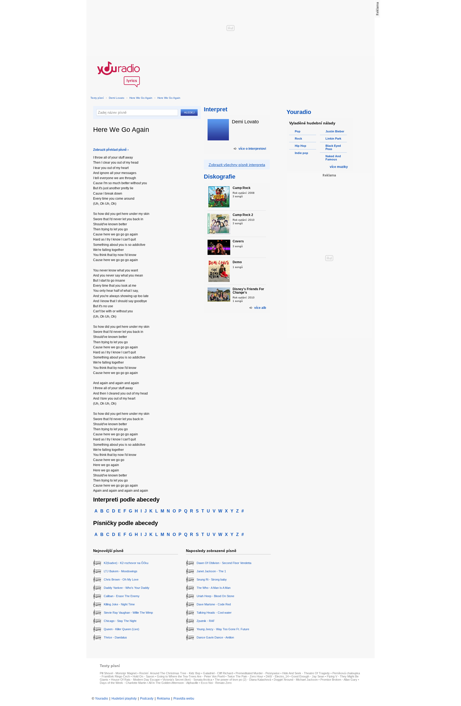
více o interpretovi (252, 149)
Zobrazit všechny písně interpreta (237, 165)
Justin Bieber (334, 131)
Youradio (101, 698)
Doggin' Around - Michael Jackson (296, 679)
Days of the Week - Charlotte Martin (123, 682)
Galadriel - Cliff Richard (218, 673)
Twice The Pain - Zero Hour (245, 676)
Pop (297, 131)
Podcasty (146, 698)
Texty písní (97, 97)
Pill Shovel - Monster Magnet (118, 673)
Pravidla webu (183, 698)
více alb (260, 308)
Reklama (163, 698)
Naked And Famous (333, 158)
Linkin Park (333, 138)
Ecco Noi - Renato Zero (216, 682)
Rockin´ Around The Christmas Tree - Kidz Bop (169, 673)
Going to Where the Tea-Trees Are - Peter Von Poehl (191, 676)
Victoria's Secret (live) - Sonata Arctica (187, 679)
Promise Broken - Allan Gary (338, 679)
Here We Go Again (140, 97)
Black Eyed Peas (333, 147)
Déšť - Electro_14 (277, 676)
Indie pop (301, 153)
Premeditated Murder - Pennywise (258, 673)
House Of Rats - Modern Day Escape (135, 679)
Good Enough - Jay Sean (307, 676)
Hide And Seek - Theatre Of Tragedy (306, 673)
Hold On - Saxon (143, 676)
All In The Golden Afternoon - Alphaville (173, 682)
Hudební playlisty (124, 698)
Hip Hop (300, 145)
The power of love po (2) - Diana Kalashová (243, 679)
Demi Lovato (116, 97)
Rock (298, 138)
